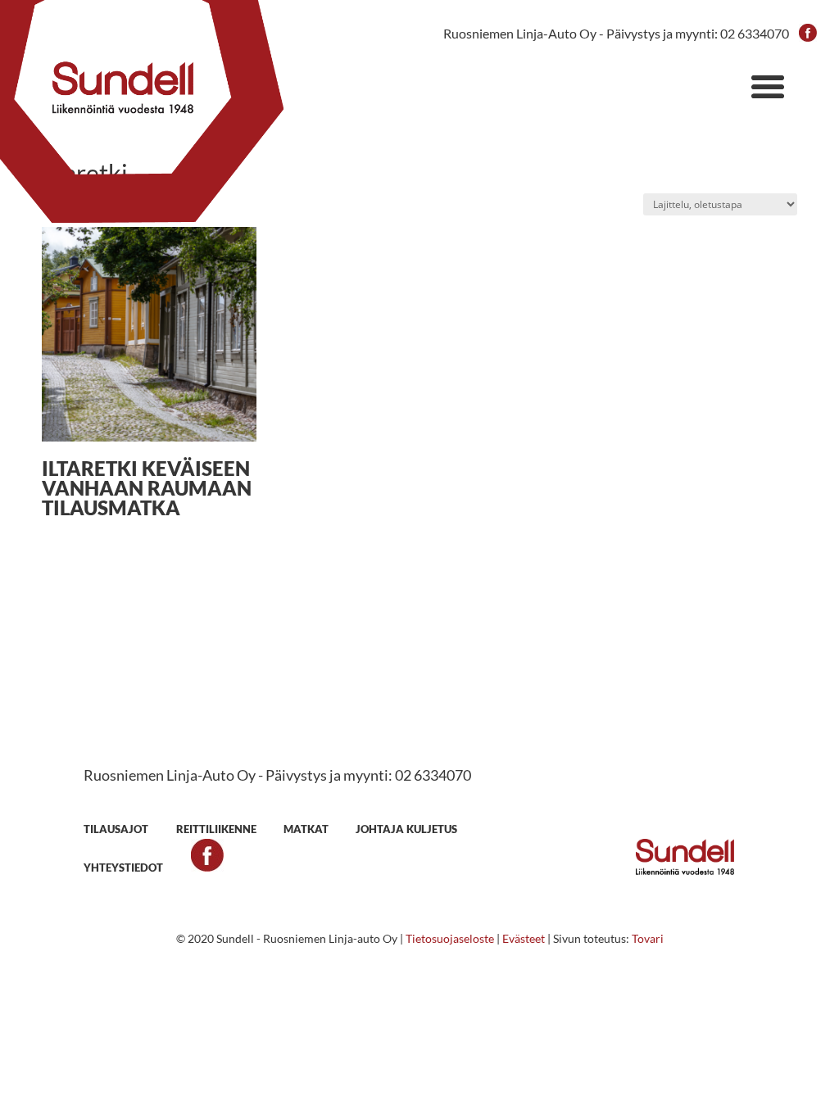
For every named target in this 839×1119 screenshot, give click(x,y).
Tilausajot (116, 829)
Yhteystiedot (123, 867)
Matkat (306, 829)
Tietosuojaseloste (450, 938)
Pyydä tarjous (419, 712)
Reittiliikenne (216, 829)
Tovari (648, 938)
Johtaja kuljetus (406, 829)
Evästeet (523, 938)
